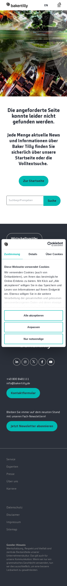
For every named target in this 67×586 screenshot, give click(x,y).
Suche (52, 201)
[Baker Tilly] (17, 5)
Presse (10, 474)
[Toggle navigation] (57, 4)
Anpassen (33, 327)
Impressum (13, 522)
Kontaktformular (23, 393)
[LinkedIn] (17, 362)
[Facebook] (42, 362)
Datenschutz (14, 507)
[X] (34, 362)
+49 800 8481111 (17, 379)
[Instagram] (25, 362)
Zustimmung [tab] (12, 253)
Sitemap (11, 529)
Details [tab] (33, 253)
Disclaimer (13, 515)
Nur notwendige (34, 338)
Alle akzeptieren (34, 315)
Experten (12, 466)
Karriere (11, 488)
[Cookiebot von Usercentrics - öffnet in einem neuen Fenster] (48, 244)
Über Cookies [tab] (54, 253)
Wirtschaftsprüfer (24, 238)
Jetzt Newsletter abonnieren (32, 426)
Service (10, 459)
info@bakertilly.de (18, 383)
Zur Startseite (33, 181)
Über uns (12, 481)
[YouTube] (50, 362)
